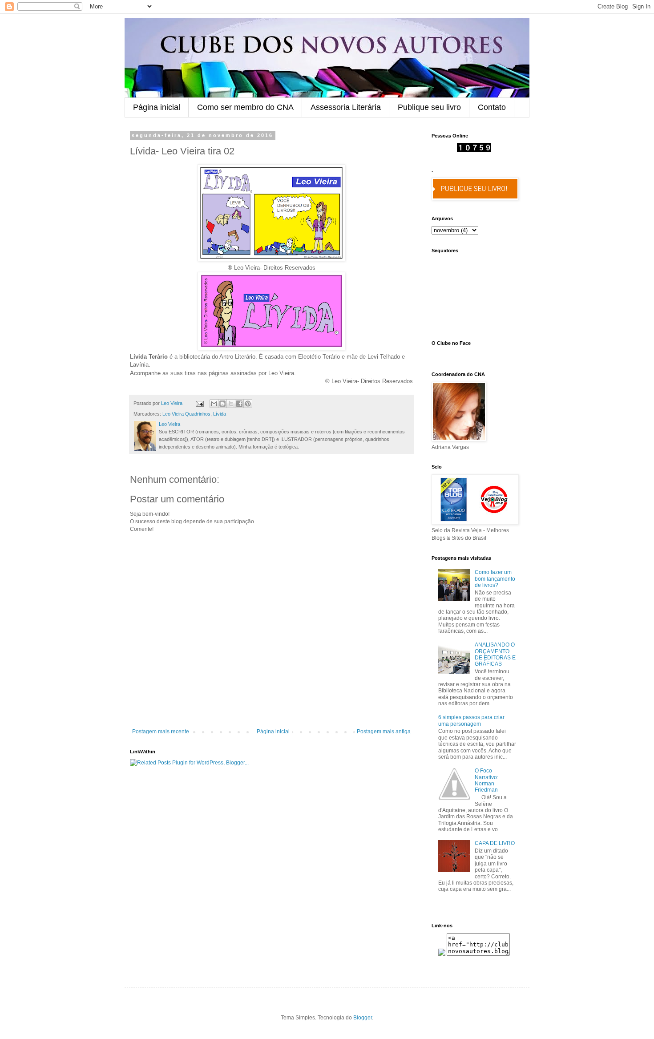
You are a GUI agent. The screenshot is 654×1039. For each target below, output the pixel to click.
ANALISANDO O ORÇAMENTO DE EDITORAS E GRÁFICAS (495, 654)
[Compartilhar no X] (230, 403)
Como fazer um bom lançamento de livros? (495, 578)
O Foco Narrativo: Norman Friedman (486, 780)
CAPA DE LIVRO (495, 843)
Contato (492, 107)
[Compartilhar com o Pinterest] (247, 403)
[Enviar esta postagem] (199, 403)
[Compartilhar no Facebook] (239, 403)
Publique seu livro (429, 107)
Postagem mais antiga (384, 731)
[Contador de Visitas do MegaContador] (474, 150)
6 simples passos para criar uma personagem (471, 720)
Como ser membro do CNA (245, 107)
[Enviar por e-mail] (214, 403)
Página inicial (156, 107)
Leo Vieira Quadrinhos (186, 413)
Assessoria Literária (346, 107)
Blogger (362, 1018)
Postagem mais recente (160, 731)
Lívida (219, 413)
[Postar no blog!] (222, 403)
